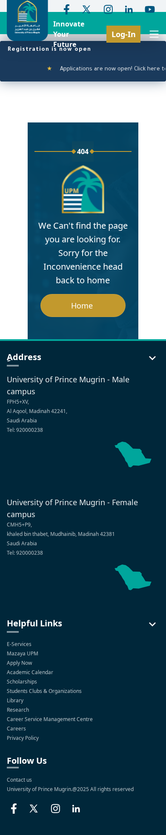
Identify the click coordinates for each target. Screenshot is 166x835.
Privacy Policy (23, 738)
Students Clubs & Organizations (45, 691)
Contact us (19, 779)
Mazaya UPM (22, 653)
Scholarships (22, 681)
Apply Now (20, 662)
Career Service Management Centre (50, 719)
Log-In (124, 34)
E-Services (19, 644)
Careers (17, 728)
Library (16, 700)
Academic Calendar (30, 672)
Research (18, 709)
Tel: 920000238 (25, 430)
